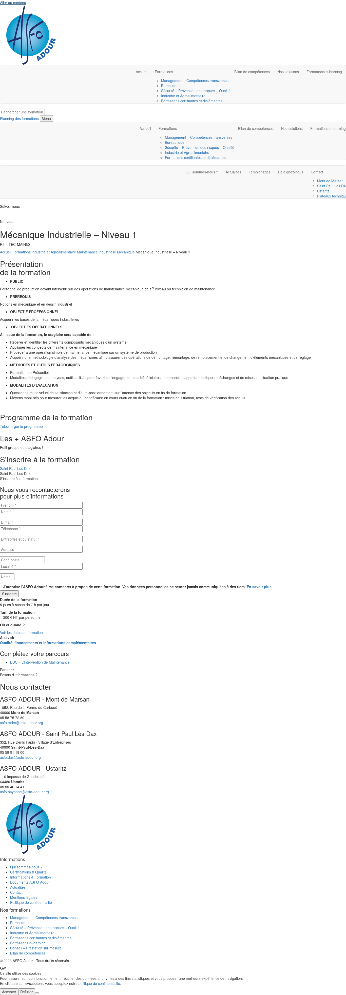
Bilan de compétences (252, 71)
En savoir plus (259, 586)
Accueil (141, 71)
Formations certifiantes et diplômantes (191, 100)
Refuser (26, 991)
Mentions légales (23, 897)
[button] (21, 426)
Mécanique (126, 251)
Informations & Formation (30, 877)
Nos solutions (288, 71)
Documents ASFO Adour (30, 882)
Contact (16, 892)
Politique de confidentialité (31, 902)
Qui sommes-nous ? (202, 171)
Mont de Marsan (330, 180)
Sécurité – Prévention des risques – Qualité (195, 90)
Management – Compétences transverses (194, 80)
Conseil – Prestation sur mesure (36, 947)
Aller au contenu (13, 2)
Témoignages (260, 171)
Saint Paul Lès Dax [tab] (15, 468)
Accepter (9, 991)
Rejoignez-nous (290, 171)
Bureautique (171, 85)
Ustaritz (323, 190)
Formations (164, 71)
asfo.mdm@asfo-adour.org (21, 722)
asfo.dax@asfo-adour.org (20, 757)
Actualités (233, 171)
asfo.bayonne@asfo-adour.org (24, 791)
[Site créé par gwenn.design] (3, 968)
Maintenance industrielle (96, 251)
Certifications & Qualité (28, 871)
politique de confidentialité (99, 983)
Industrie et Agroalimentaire (183, 95)
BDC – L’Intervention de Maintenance (40, 662)
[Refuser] (37, 993)
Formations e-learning (324, 71)
